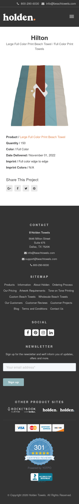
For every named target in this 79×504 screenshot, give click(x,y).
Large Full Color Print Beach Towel (42, 137)
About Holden (41, 285)
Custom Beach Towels (22, 297)
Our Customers (14, 303)
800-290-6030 (40, 265)
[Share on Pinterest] (34, 188)
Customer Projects (61, 303)
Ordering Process (62, 285)
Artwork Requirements (32, 290)
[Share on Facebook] (17, 188)
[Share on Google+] (9, 188)
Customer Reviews (37, 303)
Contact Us (56, 308)
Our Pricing (10, 290)
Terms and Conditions (34, 308)
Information (24, 285)
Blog (16, 308)
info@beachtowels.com (41, 253)
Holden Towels (40, 232)
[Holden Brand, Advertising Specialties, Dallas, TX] (41, 477)
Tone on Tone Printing (61, 290)
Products (9, 285)
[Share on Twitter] (26, 188)
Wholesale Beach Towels (53, 297)
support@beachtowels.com (41, 259)
